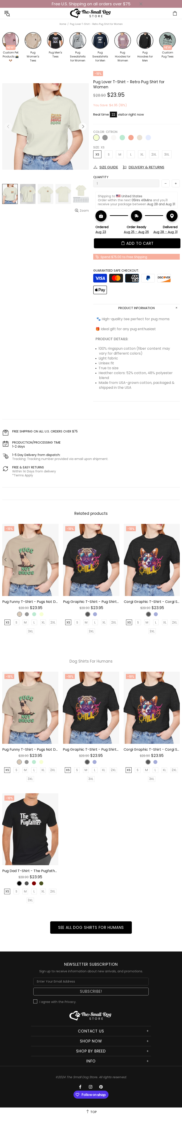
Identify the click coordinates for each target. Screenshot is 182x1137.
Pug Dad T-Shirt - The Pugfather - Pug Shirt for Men (30, 871)
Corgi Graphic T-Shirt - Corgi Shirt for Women (152, 601)
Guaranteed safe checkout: (116, 270)
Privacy (70, 1002)
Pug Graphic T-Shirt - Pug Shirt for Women (91, 601)
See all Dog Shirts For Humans (91, 927)
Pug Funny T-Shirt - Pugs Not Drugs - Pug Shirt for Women (30, 601)
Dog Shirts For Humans (91, 661)
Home (62, 24)
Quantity (101, 177)
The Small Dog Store (91, 13)
